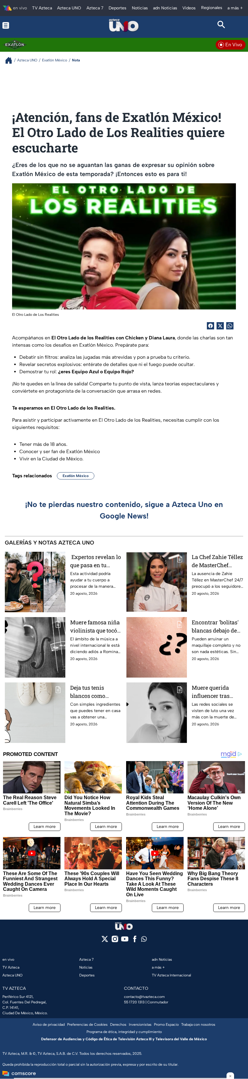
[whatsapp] (144, 940)
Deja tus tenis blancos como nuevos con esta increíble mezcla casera (91, 692)
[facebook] (135, 941)
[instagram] (115, 941)
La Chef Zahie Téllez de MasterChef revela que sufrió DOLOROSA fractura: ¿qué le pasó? (217, 561)
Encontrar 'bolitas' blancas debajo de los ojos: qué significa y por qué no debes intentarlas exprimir (215, 627)
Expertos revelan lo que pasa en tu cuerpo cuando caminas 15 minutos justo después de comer (95, 561)
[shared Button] (229, 325)
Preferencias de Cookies (87, 1024)
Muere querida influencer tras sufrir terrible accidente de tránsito (211, 692)
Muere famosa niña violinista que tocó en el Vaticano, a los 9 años (95, 627)
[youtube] (125, 941)
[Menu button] (26, 25)
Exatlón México (76, 476)
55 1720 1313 (134, 1002)
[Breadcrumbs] (11, 60)
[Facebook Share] (210, 325)
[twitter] (105, 941)
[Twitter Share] (220, 325)
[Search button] (221, 25)
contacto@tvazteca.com (144, 997)
